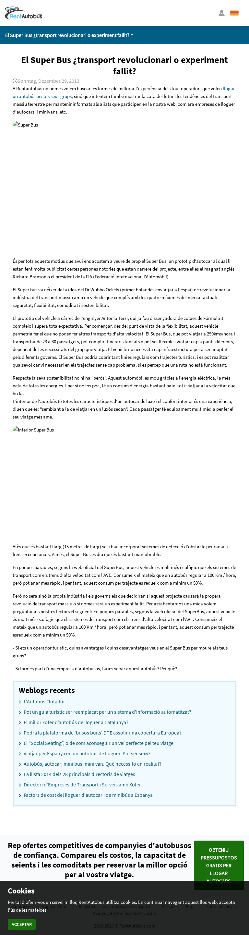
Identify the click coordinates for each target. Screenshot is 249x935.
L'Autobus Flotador (44, 701)
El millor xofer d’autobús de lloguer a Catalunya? (76, 722)
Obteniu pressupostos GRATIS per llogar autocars (219, 865)
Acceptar (22, 924)
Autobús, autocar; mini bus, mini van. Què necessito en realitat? (92, 763)
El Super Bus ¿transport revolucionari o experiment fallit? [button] (67, 35)
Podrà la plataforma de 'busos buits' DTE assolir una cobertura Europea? (103, 732)
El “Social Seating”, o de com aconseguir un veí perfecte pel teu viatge (98, 743)
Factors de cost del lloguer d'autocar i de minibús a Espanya (88, 795)
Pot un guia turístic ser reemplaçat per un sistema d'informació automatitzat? (107, 712)
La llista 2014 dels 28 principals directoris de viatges (79, 774)
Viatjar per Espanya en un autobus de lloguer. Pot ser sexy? (87, 753)
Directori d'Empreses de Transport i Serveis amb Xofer (82, 784)
